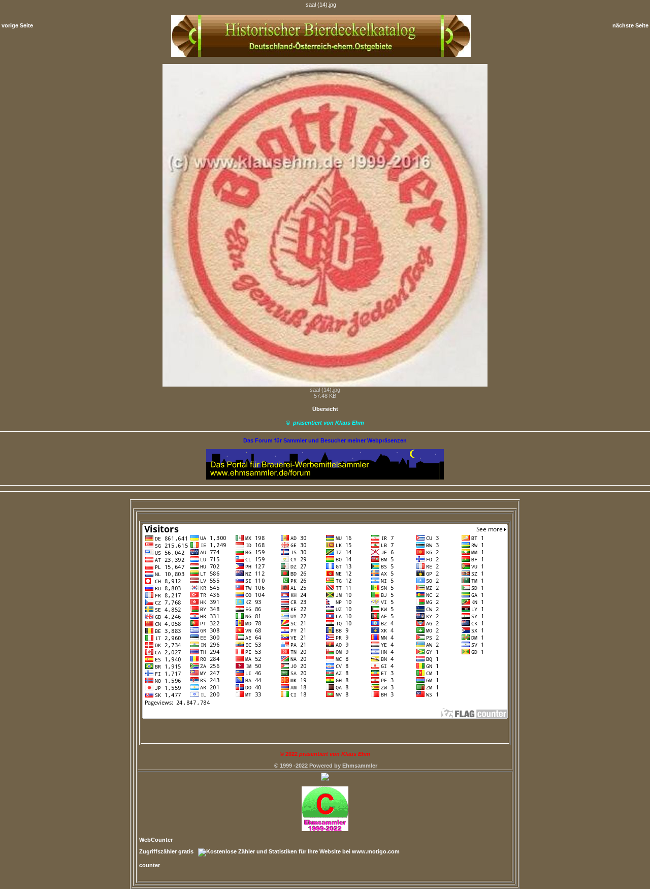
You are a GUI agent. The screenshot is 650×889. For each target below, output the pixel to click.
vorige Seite (17, 25)
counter (149, 865)
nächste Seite (630, 25)
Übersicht (325, 409)
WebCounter (156, 840)
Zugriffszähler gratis (166, 851)
